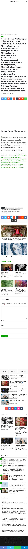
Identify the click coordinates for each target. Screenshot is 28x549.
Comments (22, 371)
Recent (4, 371)
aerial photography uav (19, 207)
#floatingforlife (19, 154)
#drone (11, 165)
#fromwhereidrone (5, 165)
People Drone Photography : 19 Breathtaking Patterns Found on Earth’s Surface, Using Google (7, 290)
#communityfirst (15, 164)
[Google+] (6, 408)
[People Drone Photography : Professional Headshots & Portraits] (7, 267)
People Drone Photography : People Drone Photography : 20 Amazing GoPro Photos (20, 289)
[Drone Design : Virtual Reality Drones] (5, 402)
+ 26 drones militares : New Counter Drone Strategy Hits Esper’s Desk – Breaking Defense (18, 396)
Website (2, 330)
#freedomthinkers (13, 155)
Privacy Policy (15, 542)
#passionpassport (5, 159)
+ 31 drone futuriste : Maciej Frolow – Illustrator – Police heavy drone (18, 389)
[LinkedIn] (15, 408)
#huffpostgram (11, 157)
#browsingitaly (4, 160)
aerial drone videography (9, 207)
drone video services (15, 211)
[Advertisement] (14, 18)
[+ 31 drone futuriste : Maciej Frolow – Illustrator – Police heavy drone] (5, 390)
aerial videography (4, 209)
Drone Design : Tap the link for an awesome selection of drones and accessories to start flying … (17, 461)
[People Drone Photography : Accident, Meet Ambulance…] (21, 267)
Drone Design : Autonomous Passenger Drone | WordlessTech (18, 376)
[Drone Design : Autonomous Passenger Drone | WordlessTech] (5, 377)
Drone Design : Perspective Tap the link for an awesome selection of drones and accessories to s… (17, 484)
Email (2, 325)
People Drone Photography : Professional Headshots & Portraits (7, 274)
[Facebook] (9, 408)
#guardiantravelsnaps (6, 164)
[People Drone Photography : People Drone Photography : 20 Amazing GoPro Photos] (21, 283)
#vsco (9, 160)
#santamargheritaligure (6, 167)
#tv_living (12, 159)
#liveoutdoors (4, 157)
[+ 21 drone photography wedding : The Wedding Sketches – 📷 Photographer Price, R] (5, 383)
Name (2, 320)
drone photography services (6, 211)
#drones (15, 165)
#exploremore (18, 157)
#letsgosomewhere (22, 155)
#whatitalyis (10, 162)
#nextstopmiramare (16, 167)
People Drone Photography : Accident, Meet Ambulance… (20, 274)
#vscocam (13, 160)
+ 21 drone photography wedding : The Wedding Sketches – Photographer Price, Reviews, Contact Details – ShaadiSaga (18, 383)
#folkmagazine (4, 162)
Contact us (21, 542)
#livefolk (18, 160)
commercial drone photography (14, 209)
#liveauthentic (23, 160)
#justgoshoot (17, 162)
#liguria (19, 165)
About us (10, 542)
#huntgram (16, 159)
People (15, 34)
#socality (21, 164)
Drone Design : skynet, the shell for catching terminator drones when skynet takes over (17, 490)
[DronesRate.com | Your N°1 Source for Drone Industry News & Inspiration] (14, 1)
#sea (22, 167)
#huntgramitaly (22, 159)
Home (3, 34)
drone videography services (6, 213)
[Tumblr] (21, 408)
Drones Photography (9, 34)
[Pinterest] (12, 408)
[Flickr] (18, 408)
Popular (13, 371)
